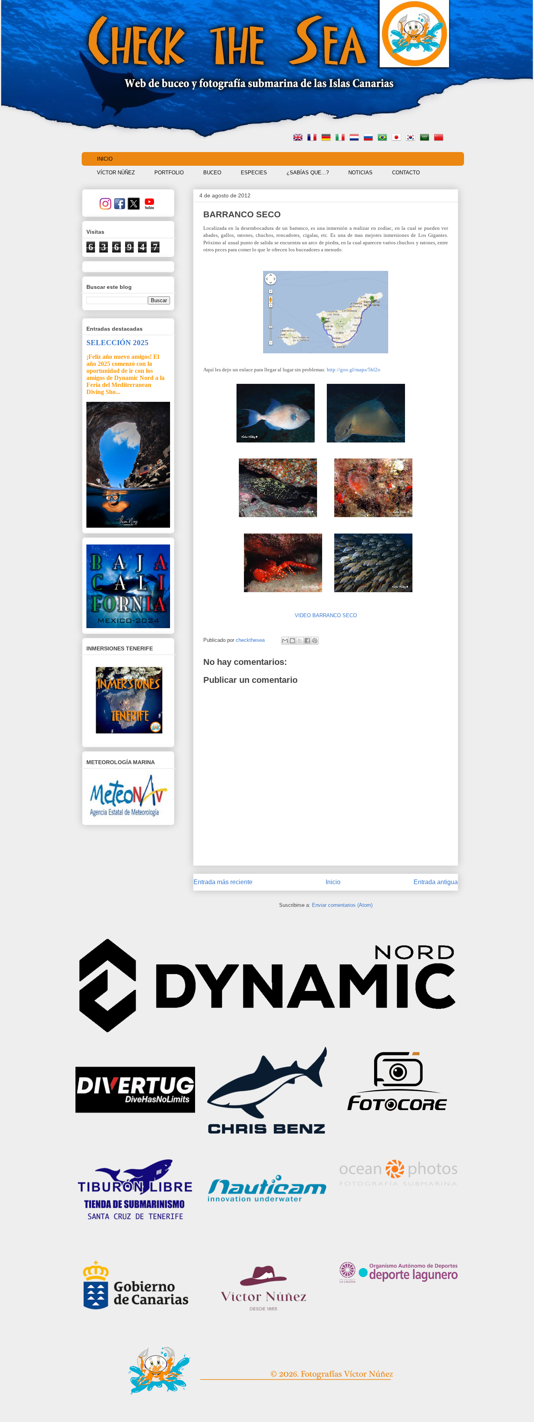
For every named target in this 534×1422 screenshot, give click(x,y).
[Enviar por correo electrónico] (285, 641)
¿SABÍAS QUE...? (308, 173)
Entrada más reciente (223, 882)
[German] (327, 138)
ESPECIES (254, 173)
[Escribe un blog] (292, 641)
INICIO (105, 159)
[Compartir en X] (300, 641)
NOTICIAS (360, 173)
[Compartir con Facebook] (307, 641)
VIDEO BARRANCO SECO (326, 615)
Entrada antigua (436, 882)
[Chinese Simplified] (440, 138)
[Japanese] (398, 138)
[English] (299, 138)
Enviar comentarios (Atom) (342, 905)
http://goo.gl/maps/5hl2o (353, 370)
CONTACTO (406, 173)
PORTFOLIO (169, 173)
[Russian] (370, 138)
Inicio (333, 882)
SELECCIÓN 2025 (117, 342)
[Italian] (341, 138)
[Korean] (412, 138)
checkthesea (251, 640)
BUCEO (212, 173)
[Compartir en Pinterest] (315, 641)
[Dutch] (355, 138)
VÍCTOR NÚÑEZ (116, 173)
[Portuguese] (384, 138)
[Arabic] (426, 138)
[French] (313, 138)
